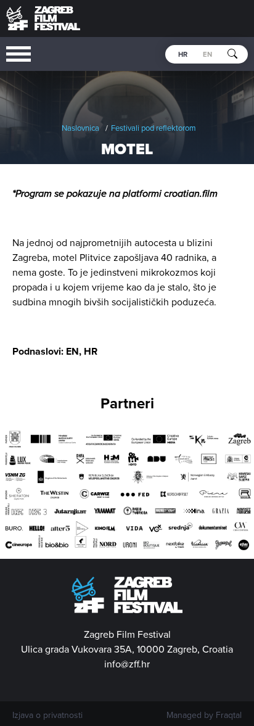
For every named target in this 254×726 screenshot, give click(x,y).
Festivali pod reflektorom (153, 128)
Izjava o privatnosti (47, 715)
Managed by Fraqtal (204, 715)
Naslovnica (80, 128)
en (207, 55)
